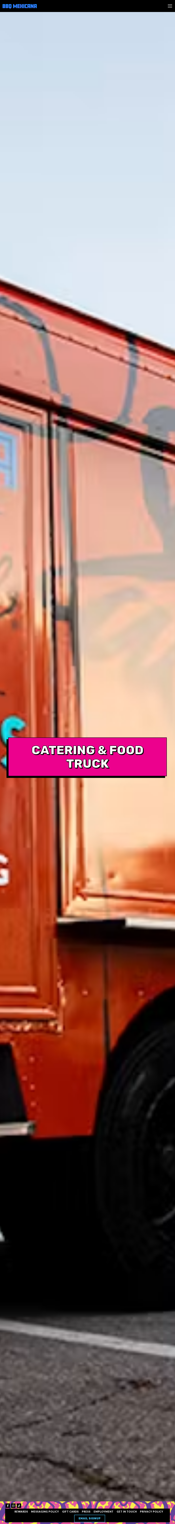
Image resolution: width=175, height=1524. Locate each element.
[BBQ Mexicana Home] (20, 6)
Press (86, 1511)
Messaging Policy (45, 1511)
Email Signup (90, 1518)
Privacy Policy (151, 1511)
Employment (103, 1511)
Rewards (21, 1511)
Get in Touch (127, 1511)
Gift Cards (70, 1511)
